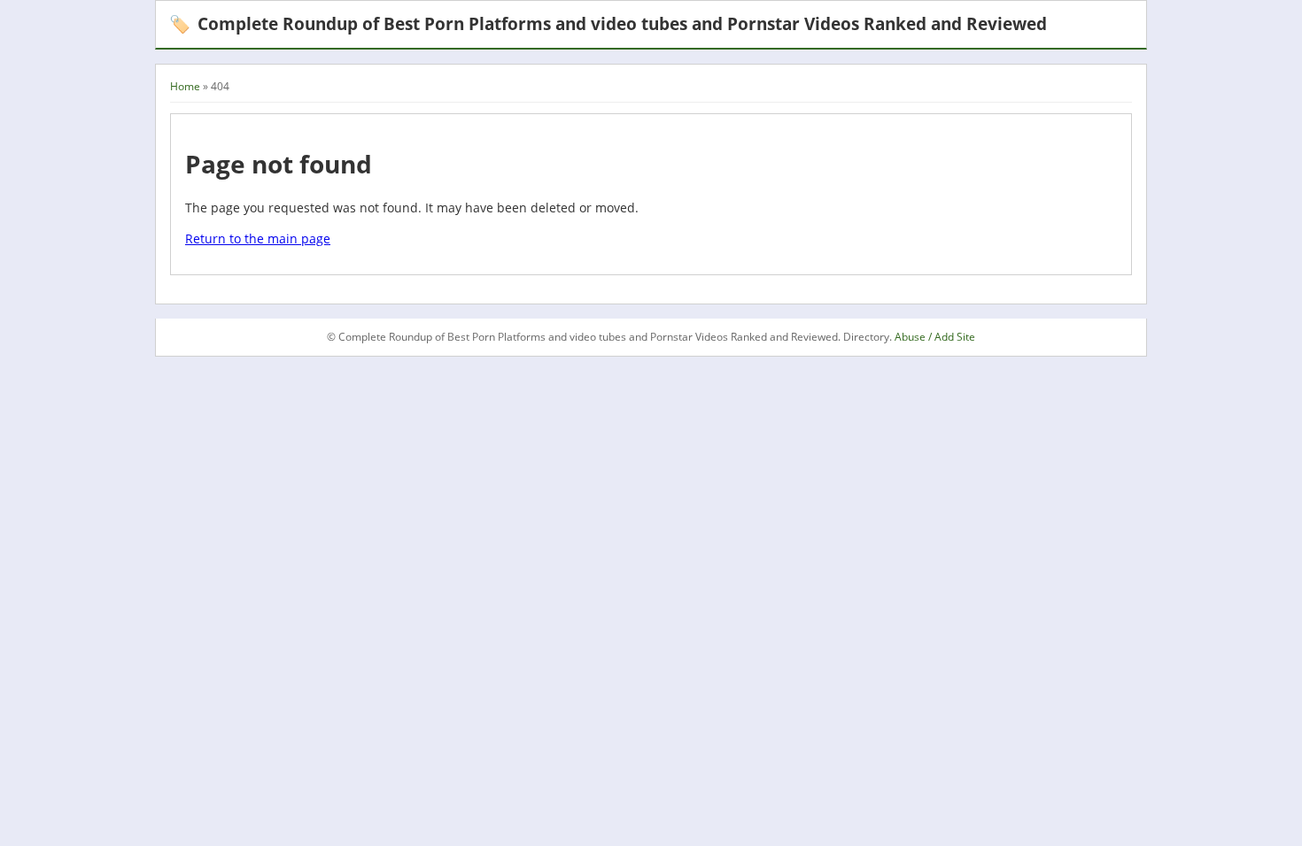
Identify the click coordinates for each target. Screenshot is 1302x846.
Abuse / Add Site (935, 336)
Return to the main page (257, 238)
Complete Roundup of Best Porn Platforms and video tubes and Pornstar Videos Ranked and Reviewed (608, 23)
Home (185, 86)
